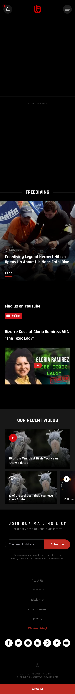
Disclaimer (37, 600)
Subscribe (57, 544)
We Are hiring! (37, 628)
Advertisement (37, 609)
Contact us (38, 590)
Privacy (37, 619)
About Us (37, 581)
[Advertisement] (37, 57)
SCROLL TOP (38, 688)
